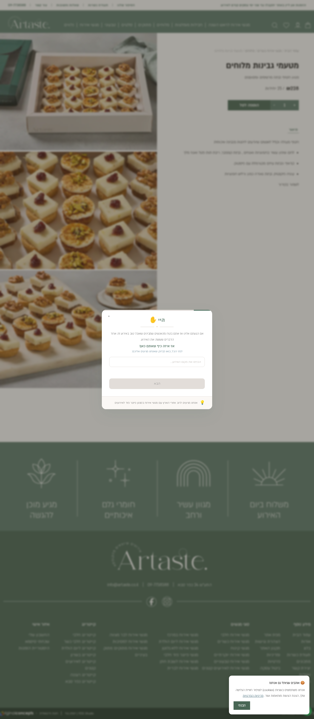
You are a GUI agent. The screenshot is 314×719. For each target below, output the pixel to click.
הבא (157, 383)
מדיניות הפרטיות (253, 696)
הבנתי (241, 705)
